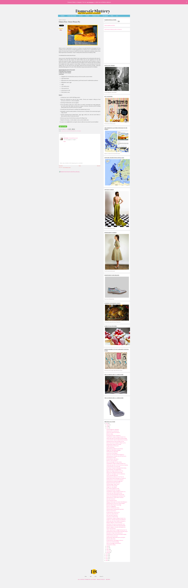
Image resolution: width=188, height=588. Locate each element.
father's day (66, 130)
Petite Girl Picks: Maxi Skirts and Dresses (114, 472)
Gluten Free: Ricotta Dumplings (112, 541)
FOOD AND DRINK (71, 15)
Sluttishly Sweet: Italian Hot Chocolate (113, 444)
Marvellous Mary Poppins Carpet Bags (113, 504)
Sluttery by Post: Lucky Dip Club (112, 431)
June (108, 428)
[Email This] (68, 129)
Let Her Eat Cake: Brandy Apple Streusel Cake (115, 494)
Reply (65, 141)
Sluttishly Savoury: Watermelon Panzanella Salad (115, 525)
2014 (107, 423)
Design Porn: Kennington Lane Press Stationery (115, 473)
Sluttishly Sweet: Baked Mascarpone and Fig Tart (115, 537)
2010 (107, 558)
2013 (107, 554)
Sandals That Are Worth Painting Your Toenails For (116, 478)
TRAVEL (87, 15)
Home (80, 165)
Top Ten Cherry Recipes (111, 528)
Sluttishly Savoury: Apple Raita (112, 451)
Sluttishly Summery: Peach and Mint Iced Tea (115, 441)
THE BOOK (105, 15)
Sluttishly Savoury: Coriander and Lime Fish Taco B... (116, 456)
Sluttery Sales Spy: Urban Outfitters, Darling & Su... (116, 521)
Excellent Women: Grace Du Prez (113, 512)
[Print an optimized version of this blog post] (63, 127)
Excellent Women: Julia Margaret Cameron (114, 540)
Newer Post (61, 165)
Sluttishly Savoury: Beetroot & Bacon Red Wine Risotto (117, 531)
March (108, 549)
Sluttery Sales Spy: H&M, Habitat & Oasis (114, 493)
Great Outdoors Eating (110, 544)
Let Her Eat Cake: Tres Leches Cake (113, 466)
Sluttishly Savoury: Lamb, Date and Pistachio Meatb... (116, 534)
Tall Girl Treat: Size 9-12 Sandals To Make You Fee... (116, 442)
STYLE (80, 15)
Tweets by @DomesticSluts (110, 25)
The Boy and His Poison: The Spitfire (113, 490)
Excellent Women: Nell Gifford (112, 459)
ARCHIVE (108, 579)
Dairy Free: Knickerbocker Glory (112, 507)
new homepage (90, 2)
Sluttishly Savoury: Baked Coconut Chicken (114, 448)
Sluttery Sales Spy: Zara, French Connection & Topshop (117, 465)
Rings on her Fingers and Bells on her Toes (114, 470)
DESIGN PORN (96, 15)
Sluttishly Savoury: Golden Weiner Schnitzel (114, 497)
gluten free (75, 130)
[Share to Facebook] (73, 129)
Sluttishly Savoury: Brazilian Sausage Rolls (114, 481)
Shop (90, 576)
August (108, 424)
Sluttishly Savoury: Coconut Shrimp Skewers (114, 479)
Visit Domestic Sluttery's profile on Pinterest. (113, 29)
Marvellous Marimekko (110, 538)
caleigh (62, 130)
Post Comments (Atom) (67, 167)
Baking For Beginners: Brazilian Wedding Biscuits (115, 527)
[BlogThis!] (70, 129)
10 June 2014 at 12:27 (73, 138)
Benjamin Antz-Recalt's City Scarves (113, 482)
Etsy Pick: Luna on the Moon (111, 460)
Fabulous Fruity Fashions (111, 510)
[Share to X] (71, 129)
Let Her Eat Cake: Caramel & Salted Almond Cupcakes (116, 439)
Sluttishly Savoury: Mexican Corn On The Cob (115, 476)
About (95, 576)
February (108, 550)
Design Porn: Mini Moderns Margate (113, 450)
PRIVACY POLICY (101, 579)
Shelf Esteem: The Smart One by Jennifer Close (115, 524)
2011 (107, 557)
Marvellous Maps (109, 434)
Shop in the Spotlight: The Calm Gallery (114, 462)
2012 (107, 555)
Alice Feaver (66, 138)
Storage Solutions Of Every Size (112, 445)
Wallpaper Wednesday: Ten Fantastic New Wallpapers (116, 501)
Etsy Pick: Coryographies (111, 506)
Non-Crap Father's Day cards (112, 515)
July (107, 426)
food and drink (70, 130)
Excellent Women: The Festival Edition (113, 469)
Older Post (98, 165)
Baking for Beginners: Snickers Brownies (114, 522)
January (108, 552)
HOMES (62, 15)
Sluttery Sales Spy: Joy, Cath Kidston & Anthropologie (116, 438)
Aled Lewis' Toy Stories (110, 498)
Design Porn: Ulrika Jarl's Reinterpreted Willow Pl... (116, 519)
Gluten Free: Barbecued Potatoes (113, 432)
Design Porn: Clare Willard (111, 487)
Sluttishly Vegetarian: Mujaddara (112, 429)
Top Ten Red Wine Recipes (111, 500)
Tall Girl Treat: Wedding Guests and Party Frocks (115, 496)
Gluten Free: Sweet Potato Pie (69, 22)
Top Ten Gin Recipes (110, 447)
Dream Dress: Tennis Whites (111, 453)
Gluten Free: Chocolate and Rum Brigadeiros (115, 454)
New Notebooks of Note (111, 457)
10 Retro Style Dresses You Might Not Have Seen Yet (116, 530)
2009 (107, 560)
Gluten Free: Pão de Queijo (111, 485)
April (108, 547)
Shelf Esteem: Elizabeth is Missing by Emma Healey (116, 468)
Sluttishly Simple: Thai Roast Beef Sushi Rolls (115, 509)
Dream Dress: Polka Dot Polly (112, 516)
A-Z (117, 15)
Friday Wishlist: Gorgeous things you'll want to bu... (116, 436)
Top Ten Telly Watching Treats (112, 475)
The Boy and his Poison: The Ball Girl (113, 435)
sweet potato (79, 130)
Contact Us (101, 576)
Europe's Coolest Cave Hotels (112, 535)
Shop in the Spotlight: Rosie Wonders (113, 543)
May (107, 546)
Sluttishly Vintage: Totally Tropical (112, 484)
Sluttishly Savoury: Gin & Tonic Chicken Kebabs (115, 503)
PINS (112, 15)
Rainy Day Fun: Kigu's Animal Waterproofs (114, 532)
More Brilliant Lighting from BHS (112, 488)
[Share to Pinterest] (74, 129)
